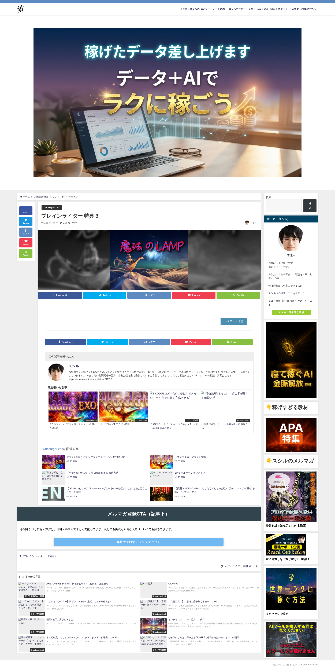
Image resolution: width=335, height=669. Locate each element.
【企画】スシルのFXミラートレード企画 (202, 9)
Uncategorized (51, 207)
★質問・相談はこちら (304, 9)
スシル (254, 223)
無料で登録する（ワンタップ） (139, 541)
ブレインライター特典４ (237, 566)
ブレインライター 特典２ (40, 556)
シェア (26, 212)
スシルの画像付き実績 (291, 312)
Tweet (26, 223)
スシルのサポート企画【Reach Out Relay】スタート (258, 9)
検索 (268, 197)
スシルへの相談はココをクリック (286, 293)
